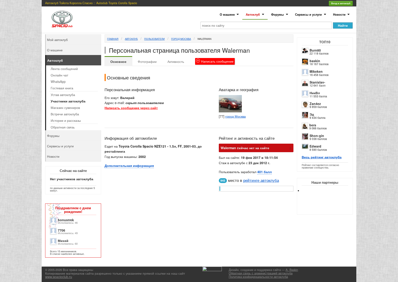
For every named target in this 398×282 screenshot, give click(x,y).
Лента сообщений (64, 68)
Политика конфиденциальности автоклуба (258, 277)
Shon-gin (317, 135)
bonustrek (66, 220)
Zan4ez (315, 103)
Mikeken (316, 71)
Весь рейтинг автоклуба (322, 157)
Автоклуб (253, 14)
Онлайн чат (59, 75)
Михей (63, 240)
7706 (61, 230)
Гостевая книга (62, 88)
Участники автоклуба (68, 101)
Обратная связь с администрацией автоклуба (261, 273)
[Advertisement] (329, 207)
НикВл (315, 92)
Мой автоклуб (57, 39)
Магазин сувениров (65, 107)
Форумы (277, 14)
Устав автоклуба (63, 94)
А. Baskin (292, 270)
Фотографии (147, 61)
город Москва (181, 39)
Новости (339, 14)
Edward (315, 146)
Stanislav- (317, 82)
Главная (112, 39)
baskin (315, 60)
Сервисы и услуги (308, 14)
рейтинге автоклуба (261, 180)
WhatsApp (58, 81)
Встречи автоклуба (65, 114)
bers (312, 125)
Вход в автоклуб (340, 3)
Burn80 (315, 50)
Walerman (204, 39)
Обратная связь (63, 127)
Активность (175, 61)
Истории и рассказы (66, 120)
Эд (312, 114)
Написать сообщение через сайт (131, 107)
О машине (227, 14)
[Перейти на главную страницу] (62, 19)
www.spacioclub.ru (58, 276)
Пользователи (154, 39)
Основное (118, 61)
